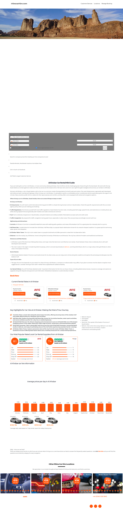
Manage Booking (107, 3)
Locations (97, 3)
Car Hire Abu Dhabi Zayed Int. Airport (77, 475)
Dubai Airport (15, 475)
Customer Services (86, 3)
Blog (11, 503)
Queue (13, 359)
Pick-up (12, 135)
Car (12, 347)
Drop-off (13, 356)
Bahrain (67, 247)
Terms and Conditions (16, 508)
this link (100, 451)
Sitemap (12, 507)
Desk (12, 350)
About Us (12, 499)
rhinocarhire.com (19, 4)
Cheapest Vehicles (18, 284)
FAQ (11, 501)
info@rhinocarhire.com (101, 500)
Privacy (12, 505)
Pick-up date (13, 139)
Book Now (14, 276)
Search (105, 148)
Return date (13, 143)
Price (12, 352)
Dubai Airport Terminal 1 (46, 475)
